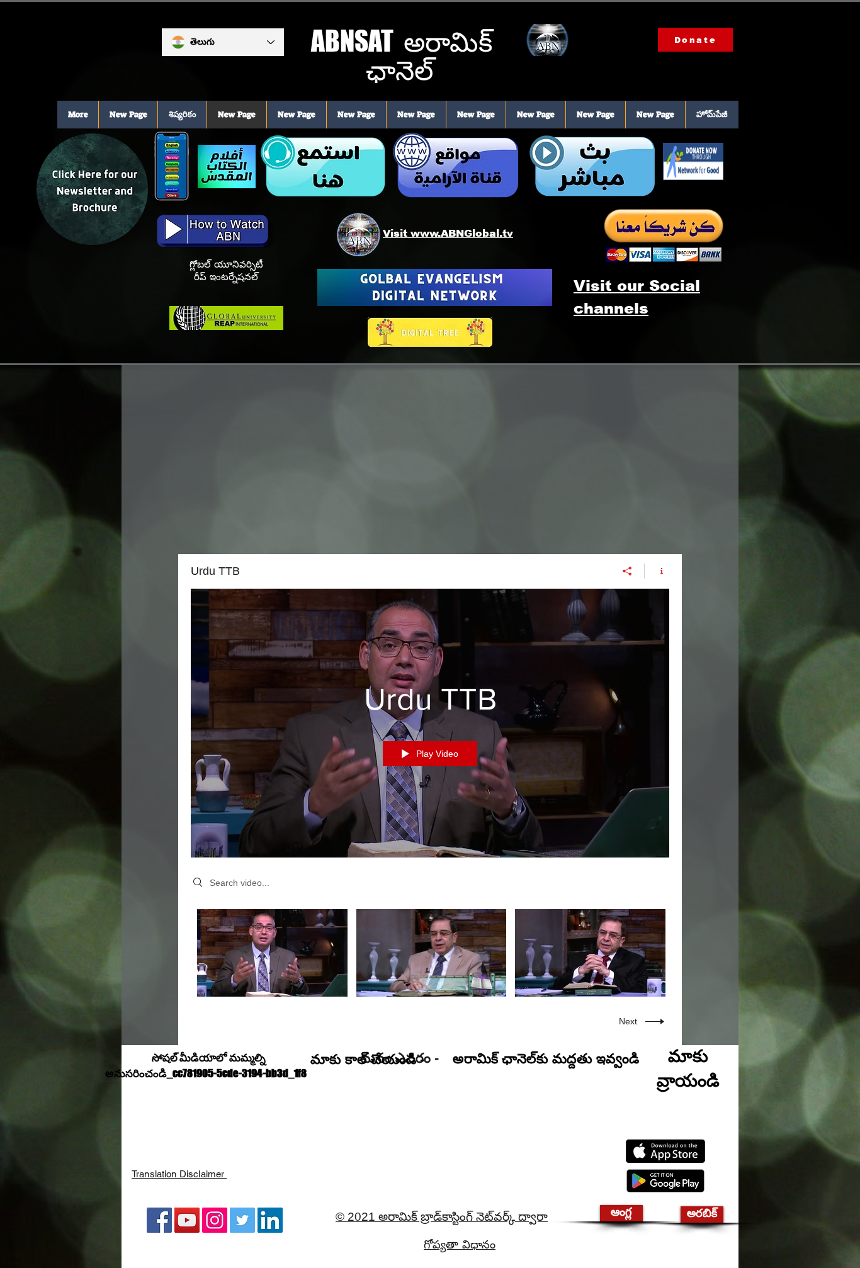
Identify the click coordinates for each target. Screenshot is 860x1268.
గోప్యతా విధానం (459, 1245)
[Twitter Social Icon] (242, 1220)
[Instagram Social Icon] (214, 1220)
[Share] (627, 571)
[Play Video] (272, 952)
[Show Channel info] (657, 571)
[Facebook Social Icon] (159, 1220)
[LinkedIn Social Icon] (270, 1220)
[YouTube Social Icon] (187, 1220)
